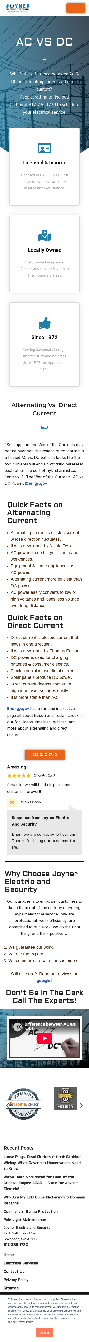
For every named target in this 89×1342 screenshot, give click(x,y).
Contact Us (14, 1271)
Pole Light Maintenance (25, 1220)
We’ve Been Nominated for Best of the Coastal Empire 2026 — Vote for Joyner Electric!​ (41, 1183)
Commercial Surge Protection (31, 1211)
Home (9, 1255)
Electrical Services (21, 1263)
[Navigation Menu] (75, 8)
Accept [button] (44, 1332)
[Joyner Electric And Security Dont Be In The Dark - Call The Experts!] (19, 8)
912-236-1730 (16, 1245)
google (43, 980)
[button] (8, 1105)
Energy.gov (36, 483)
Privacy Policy (16, 1280)
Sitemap (11, 1288)
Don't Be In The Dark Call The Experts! (44, 996)
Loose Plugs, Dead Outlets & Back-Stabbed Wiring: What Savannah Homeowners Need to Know (42, 1163)
